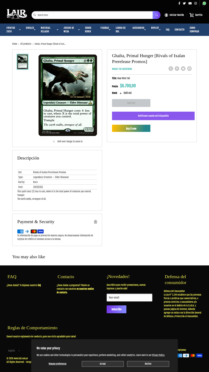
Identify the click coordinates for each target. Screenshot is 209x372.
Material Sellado (45, 29)
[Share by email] (189, 68)
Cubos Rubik (88, 29)
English (11, 350)
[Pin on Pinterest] (177, 68)
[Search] (157, 15)
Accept (103, 363)
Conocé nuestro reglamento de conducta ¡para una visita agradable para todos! (41, 336)
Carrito (198, 15)
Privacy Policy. (158, 355)
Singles (30, 29)
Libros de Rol (121, 29)
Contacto (180, 29)
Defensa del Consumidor (174, 291)
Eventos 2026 (11, 29)
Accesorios (138, 29)
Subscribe (116, 309)
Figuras (105, 29)
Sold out (131, 103)
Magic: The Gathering (122, 69)
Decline (148, 363)
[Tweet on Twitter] (183, 68)
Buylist (155, 29)
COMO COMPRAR (194, 29)
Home (14, 43)
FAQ (167, 29)
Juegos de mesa (69, 29)
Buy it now (131, 128)
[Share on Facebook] (171, 68)
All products (25, 43)
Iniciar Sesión (177, 15)
